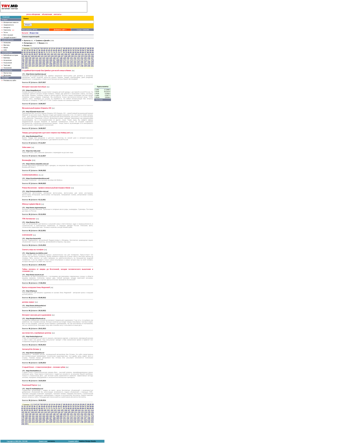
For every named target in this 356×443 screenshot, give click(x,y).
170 (64, 60)
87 (85, 52)
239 (85, 66)
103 (55, 54)
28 (88, 48)
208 (50, 64)
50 (69, 50)
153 (78, 58)
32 (25, 50)
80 (69, 52)
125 (55, 56)
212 (64, 64)
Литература (28, 43)
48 (64, 50)
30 (93, 48)
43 (51, 50)
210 (57, 64)
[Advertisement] (102, 43)
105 (62, 54)
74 (54, 52)
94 (30, 54)
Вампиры (6, 58)
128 (65, 56)
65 (32, 52)
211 (61, 64)
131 (75, 56)
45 (56, 50)
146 (54, 58)
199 (92, 62)
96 (35, 54)
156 (88, 58)
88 (88, 52)
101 (48, 54)
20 (69, 48)
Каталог (25, 33)
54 (78, 50)
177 (88, 60)
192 (67, 62)
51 (71, 50)
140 (33, 58)
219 (88, 64)
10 (45, 48)
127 (62, 56)
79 (66, 52)
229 (50, 66)
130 (72, 56)
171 (67, 60)
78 (64, 52)
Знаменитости (8, 25)
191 (64, 62)
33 (27, 50)
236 (74, 66)
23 (76, 48)
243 (26, 68)
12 (49, 48)
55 (81, 50)
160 (29, 60)
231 (57, 66)
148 (61, 58)
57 (85, 50)
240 (88, 66)
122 (45, 56)
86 (83, 52)
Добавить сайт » (60, 29)
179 (22, 62)
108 (72, 54)
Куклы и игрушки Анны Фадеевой (36, 287)
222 (26, 66)
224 (33, 66)
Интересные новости (10, 22)
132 (78, 56)
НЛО (5, 50)
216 (78, 64)
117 (29, 56)
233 (64, 66)
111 (82, 54)
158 (22, 60)
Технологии (7, 68)
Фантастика (7, 73)
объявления (47, 14)
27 (85, 48)
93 (27, 54)
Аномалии (7, 42)
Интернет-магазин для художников (36, 315)
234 (67, 66)
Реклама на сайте (9, 80)
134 (85, 56)
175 (81, 60)
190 (61, 62)
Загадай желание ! (9, 37)
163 (40, 60)
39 (42, 50)
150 (67, 58)
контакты (57, 14)
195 (78, 62)
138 (26, 58)
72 (49, 52)
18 (64, 48)
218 (85, 64)
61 (22, 52)
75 (56, 52)
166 (50, 60)
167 (54, 60)
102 (51, 54)
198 (88, 62)
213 (67, 64)
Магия (5, 47)
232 (61, 66)
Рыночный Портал (29, 385)
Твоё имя (6, 65)
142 (40, 58)
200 (22, 64)
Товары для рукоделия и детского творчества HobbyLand (46, 133)
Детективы (7, 75)
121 (42, 56)
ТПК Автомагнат (28, 219)
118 (32, 56)
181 (29, 62)
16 (59, 48)
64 (30, 52)
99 (42, 54)
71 (47, 52)
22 (74, 48)
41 (47, 50)
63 (27, 52)
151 (71, 58)
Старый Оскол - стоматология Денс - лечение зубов (43, 367)
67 (37, 52)
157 (92, 58)
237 (78, 66)
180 (26, 62)
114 (92, 54)
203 (33, 64)
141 (36, 58)
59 (90, 50)
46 (59, 50)
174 (78, 60)
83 (76, 52)
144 (47, 58)
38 (39, 50)
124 (52, 56)
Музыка (41, 43)
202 (29, 64)
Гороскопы (7, 30)
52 (73, 50)
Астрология (7, 60)
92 (25, 54)
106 (65, 54)
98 (40, 54)
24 (78, 48)
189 (57, 62)
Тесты (5, 32)
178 (92, 60)
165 (47, 60)
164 (43, 60)
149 (64, 58)
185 (43, 62)
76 (59, 52)
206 (43, 64)
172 (71, 60)
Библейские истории (10, 55)
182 (33, 62)
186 (47, 62)
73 (51, 52)
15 (57, 48)
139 (29, 58)
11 (47, 48)
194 (74, 62)
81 (71, 52)
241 (92, 66)
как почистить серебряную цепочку (36, 333)
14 (54, 48)
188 (54, 62)
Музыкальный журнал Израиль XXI (36, 108)
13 (52, 48)
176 (85, 60)
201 (26, 64)
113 (89, 54)
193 (71, 62)
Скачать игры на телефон (33, 250)
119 (35, 56)
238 (81, 66)
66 (34, 52)
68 (39, 52)
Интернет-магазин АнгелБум (34, 87)
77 (61, 52)
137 (22, 58)
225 (36, 66)
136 (92, 56)
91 (22, 54)
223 (29, 66)
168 (57, 60)
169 (61, 60)
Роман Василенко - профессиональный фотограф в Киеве (46, 188)
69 (42, 52)
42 (49, 50)
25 (81, 48)
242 (22, 68)
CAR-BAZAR (27, 235)
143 (43, 58)
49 (66, 50)
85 (81, 52)
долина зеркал (28, 302)
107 (69, 54)
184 (40, 62)
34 (30, 50)
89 (90, 52)
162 (36, 60)
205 (40, 64)
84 (78, 52)
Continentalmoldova (30, 175)
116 (26, 56)
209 (54, 64)
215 (74, 64)
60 (93, 50)
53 (76, 50)
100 (45, 54)
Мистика (6, 45)
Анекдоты (6, 27)
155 (85, 58)
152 (74, 58)
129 (68, 56)
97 (37, 54)
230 (54, 66)
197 (85, 62)
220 (92, 64)
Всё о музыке (8, 35)
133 (82, 56)
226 (40, 66)
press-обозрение (33, 14)
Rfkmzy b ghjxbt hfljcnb (31, 204)
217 (81, 64)
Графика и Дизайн (43, 40)
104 (58, 54)
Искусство (34, 33)
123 (48, 56)
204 (36, 64)
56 (83, 50)
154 (81, 58)
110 (79, 54)
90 (93, 52)
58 (88, 50)
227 (43, 66)
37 (37, 50)
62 (25, 52)
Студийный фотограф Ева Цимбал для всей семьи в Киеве (46, 71)
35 (32, 50)
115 (22, 56)
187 (50, 62)
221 (22, 66)
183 (36, 62)
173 (74, 60)
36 (34, 50)
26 (83, 48)
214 (71, 64)
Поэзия (26, 45)
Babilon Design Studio (87, 441)
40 (44, 50)
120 (38, 56)
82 (73, 52)
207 (47, 64)
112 (85, 54)
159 (26, 60)
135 (88, 56)
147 (57, 58)
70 (44, 52)
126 (58, 56)
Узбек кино (26, 147)
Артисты (27, 40)
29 (90, 48)
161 (33, 60)
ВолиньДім (26, 160)
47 (61, 50)
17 (61, 48)
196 (81, 62)
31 (22, 50)
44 (54, 50)
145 (50, 58)
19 (66, 48)
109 (76, 54)
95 (32, 54)
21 (71, 48)
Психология (7, 63)
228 (47, 66)
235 (71, 66)
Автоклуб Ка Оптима (30, 349)
